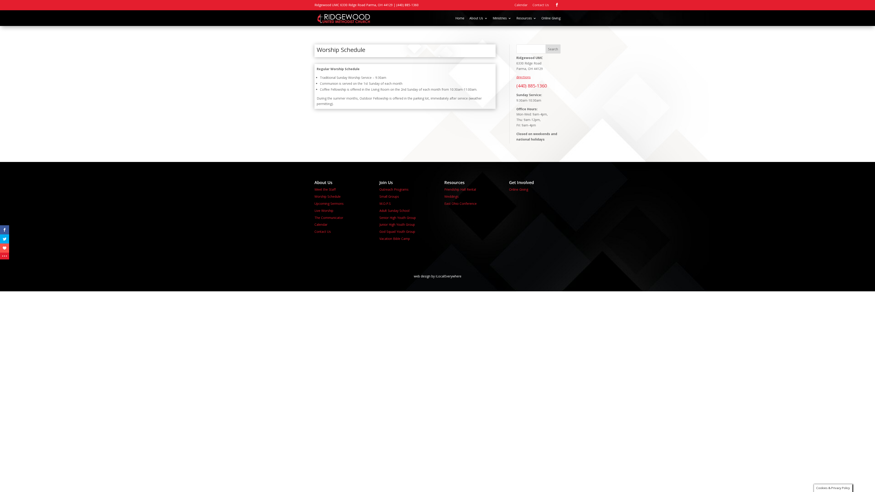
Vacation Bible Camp (394, 238)
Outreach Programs (394, 189)
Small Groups (389, 196)
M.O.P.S (385, 203)
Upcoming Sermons (329, 203)
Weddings (451, 196)
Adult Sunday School (394, 210)
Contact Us (541, 5)
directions (523, 77)
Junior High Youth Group (397, 224)
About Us (476, 18)
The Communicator (328, 217)
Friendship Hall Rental (460, 189)
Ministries (500, 18)
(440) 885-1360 (531, 86)
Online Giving (551, 18)
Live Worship (323, 210)
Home (459, 18)
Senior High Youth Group (397, 217)
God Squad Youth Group (397, 231)
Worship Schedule (327, 196)
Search (553, 49)
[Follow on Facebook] (557, 4)
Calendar (521, 5)
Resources (524, 18)
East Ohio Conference (460, 203)
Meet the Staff (325, 189)
